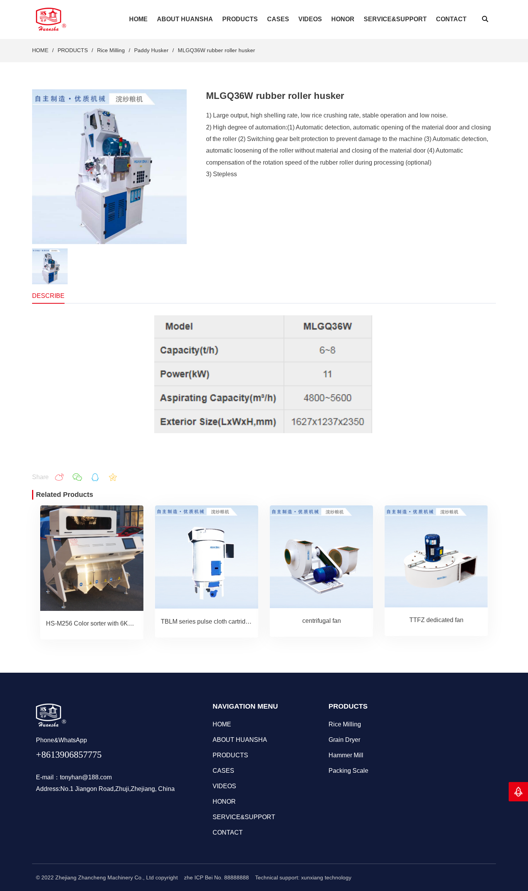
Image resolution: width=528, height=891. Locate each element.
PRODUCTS (73, 50)
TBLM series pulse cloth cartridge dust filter (220, 621)
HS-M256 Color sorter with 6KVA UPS (98, 623)
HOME (40, 50)
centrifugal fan (321, 620)
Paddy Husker (151, 50)
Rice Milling (111, 50)
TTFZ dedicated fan (436, 620)
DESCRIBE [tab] (48, 295)
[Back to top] (518, 791)
